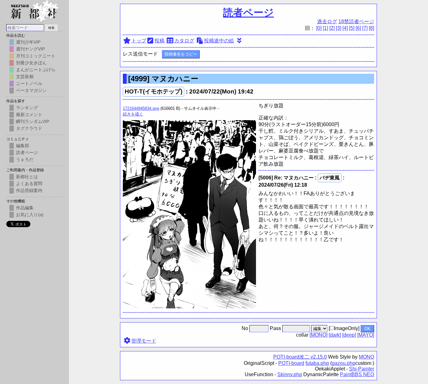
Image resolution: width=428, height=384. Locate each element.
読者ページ (248, 12)
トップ (138, 40)
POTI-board (291, 363)
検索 (51, 27)
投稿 (159, 40)
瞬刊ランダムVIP (32, 121)
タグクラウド (29, 128)
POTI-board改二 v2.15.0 (300, 357)
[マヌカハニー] (189, 306)
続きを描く (133, 114)
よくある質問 (29, 183)
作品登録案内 (29, 190)
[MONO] (318, 335)
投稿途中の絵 (219, 40)
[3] (338, 28)
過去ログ (327, 21)
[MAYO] (365, 335)
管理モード (143, 341)
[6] (358, 28)
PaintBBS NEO (357, 374)
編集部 (22, 145)
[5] (351, 28)
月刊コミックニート (35, 55)
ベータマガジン (31, 90)
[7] (365, 28)
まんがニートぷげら (35, 69)
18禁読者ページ (356, 21)
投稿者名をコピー (180, 54)
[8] (371, 28)
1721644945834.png (141, 108)
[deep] (349, 335)
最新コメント (29, 114)
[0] (318, 28)
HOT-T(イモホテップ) (153, 91)
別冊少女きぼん (31, 62)
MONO (366, 357)
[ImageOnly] (344, 328)
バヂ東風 (330, 177)
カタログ (184, 40)
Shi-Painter (361, 368)
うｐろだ (25, 159)
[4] (345, 28)
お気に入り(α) (30, 214)
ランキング (27, 107)
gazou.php (343, 363)
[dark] (335, 335)
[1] (325, 28)
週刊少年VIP (28, 42)
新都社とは (27, 176)
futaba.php (317, 363)
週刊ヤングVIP (30, 48)
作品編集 (25, 207)
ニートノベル (29, 83)
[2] (332, 28)
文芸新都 (25, 76)
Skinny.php (289, 374)
